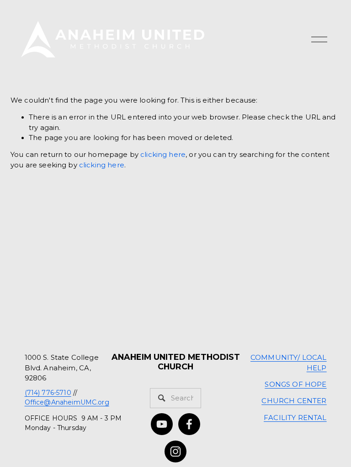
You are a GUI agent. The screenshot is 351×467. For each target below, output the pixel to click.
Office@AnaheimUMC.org (67, 402)
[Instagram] (175, 451)
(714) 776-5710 (48, 393)
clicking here (163, 154)
